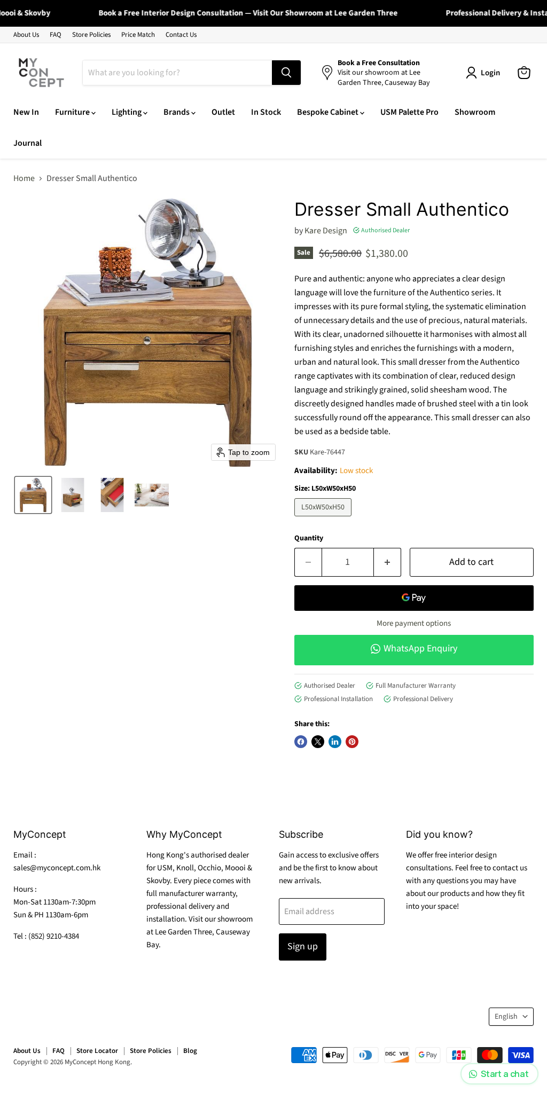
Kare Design (325, 231)
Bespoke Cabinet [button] (328, 112)
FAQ (55, 35)
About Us (26, 35)
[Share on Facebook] (300, 741)
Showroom (475, 112)
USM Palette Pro (409, 112)
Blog (190, 1051)
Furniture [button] (73, 112)
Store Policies (91, 35)
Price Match (138, 35)
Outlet (223, 112)
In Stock (266, 112)
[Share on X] (317, 741)
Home (24, 178)
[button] (33, 495)
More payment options (414, 623)
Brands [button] (177, 112)
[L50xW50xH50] (324, 519)
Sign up (302, 946)
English (506, 1016)
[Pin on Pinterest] (352, 741)
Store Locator (97, 1051)
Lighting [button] (127, 112)
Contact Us (181, 35)
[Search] (286, 72)
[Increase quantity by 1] (387, 562)
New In (26, 112)
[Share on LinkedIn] (335, 741)
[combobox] (177, 72)
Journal (27, 143)
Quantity (308, 538)
